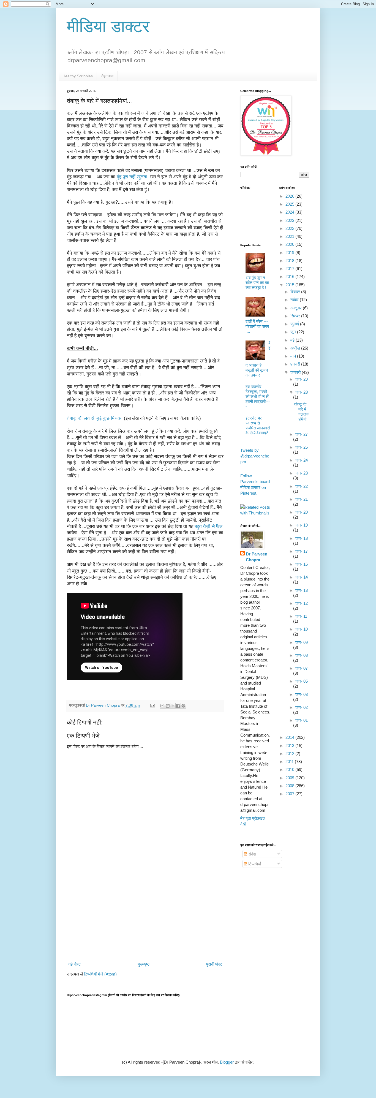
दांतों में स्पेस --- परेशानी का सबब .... (257, 326)
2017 (290, 268)
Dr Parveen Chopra (256, 557)
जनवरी (296, 372)
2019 (290, 252)
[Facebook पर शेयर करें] (178, 706)
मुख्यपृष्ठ (143, 964)
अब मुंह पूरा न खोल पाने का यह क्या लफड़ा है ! (257, 282)
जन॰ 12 (301, 603)
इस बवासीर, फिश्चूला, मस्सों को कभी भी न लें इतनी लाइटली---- (258, 396)
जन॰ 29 (301, 379)
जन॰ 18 (301, 538)
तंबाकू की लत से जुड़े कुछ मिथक (94, 418)
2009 (290, 777)
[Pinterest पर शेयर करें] (183, 706)
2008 (290, 785)
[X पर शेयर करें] (173, 706)
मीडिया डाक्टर (108, 26)
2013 (290, 745)
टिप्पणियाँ (254, 864)
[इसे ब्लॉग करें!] (167, 706)
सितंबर (295, 316)
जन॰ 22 (301, 486)
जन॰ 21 (301, 499)
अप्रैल (295, 348)
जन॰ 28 (301, 392)
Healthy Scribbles (77, 76)
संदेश (251, 854)
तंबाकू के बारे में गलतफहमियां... (301, 414)
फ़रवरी (295, 364)
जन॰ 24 (301, 460)
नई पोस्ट (74, 964)
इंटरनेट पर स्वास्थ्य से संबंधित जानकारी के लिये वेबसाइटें (258, 425)
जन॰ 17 (301, 551)
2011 (290, 761)
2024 (290, 212)
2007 (290, 793)
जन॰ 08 (301, 655)
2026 (290, 196)
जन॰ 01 (301, 720)
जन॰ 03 (301, 694)
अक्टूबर (296, 308)
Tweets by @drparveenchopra (254, 456)
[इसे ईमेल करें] (162, 706)
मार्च (293, 356)
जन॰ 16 (301, 564)
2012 (290, 753)
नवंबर (295, 299)
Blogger (227, 1062)
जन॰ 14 (301, 577)
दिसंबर (295, 291)
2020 (290, 244)
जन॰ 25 (301, 447)
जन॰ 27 (301, 434)
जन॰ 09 (301, 642)
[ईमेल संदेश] (152, 705)
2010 (290, 769)
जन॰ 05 (301, 681)
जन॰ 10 (301, 629)
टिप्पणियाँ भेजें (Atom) (100, 974)
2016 (290, 276)
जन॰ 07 (301, 668)
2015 (290, 284)
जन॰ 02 (301, 707)
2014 (290, 737)
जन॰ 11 (301, 616)
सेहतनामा (107, 76)
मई (293, 340)
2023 (290, 220)
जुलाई (295, 324)
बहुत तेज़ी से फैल (208, 526)
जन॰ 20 (301, 512)
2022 (290, 228)
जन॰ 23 (301, 473)
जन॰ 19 (301, 525)
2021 (290, 236)
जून (293, 331)
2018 (290, 260)
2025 (290, 204)
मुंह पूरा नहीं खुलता (132, 176)
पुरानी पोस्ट (214, 964)
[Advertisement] (145, 914)
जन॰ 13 (301, 590)
